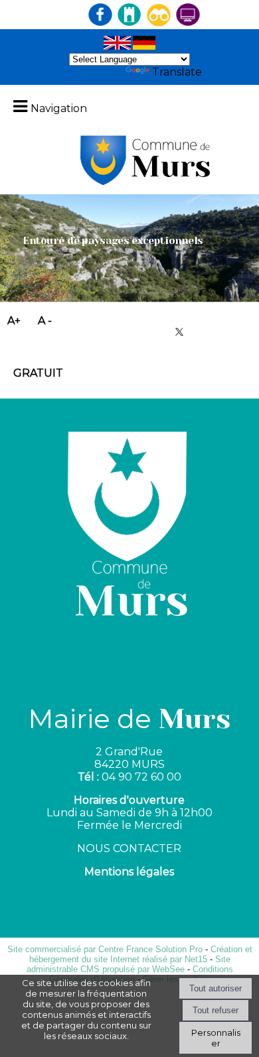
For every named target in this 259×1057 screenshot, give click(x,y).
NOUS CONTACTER (129, 848)
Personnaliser (215, 1037)
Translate (177, 72)
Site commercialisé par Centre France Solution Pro (105, 949)
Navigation (59, 108)
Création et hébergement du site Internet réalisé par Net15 (140, 954)
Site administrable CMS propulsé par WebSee (128, 964)
